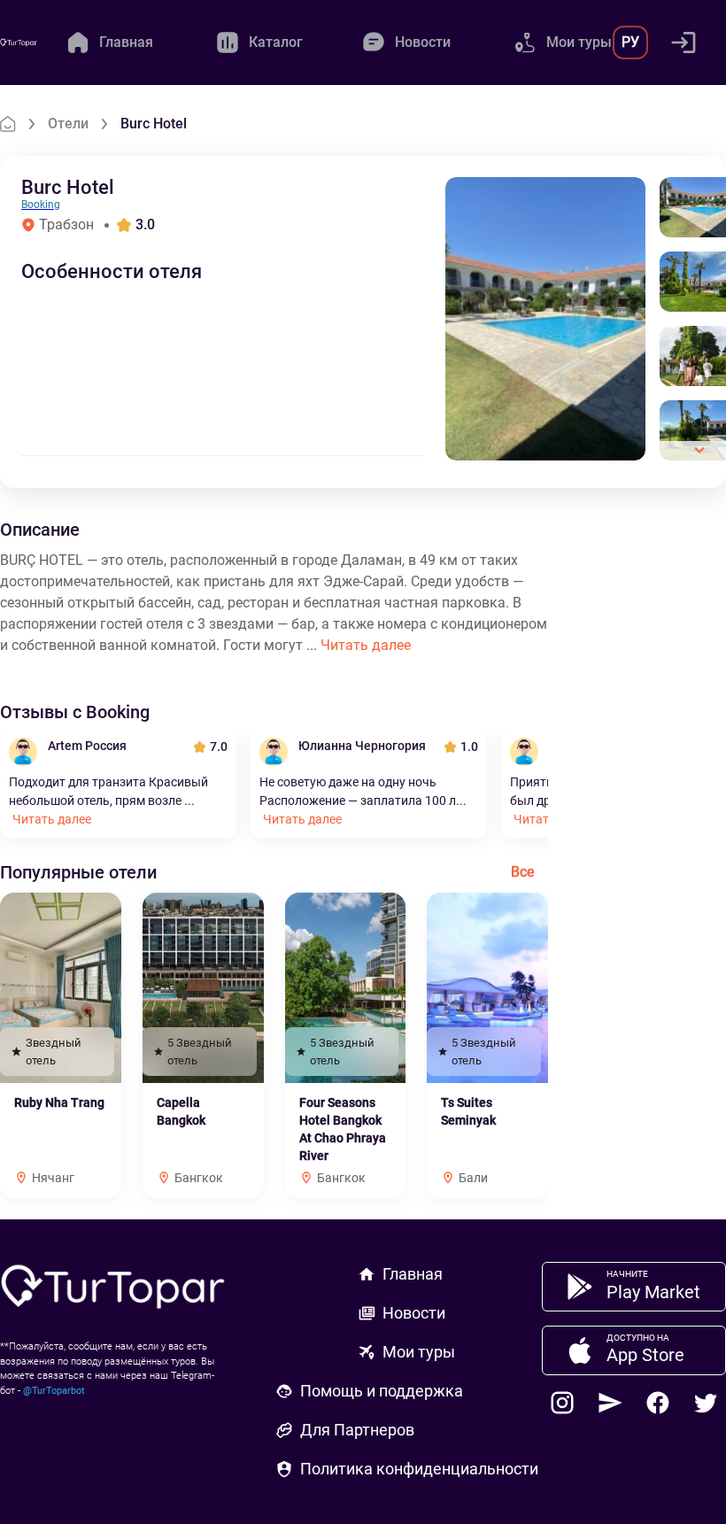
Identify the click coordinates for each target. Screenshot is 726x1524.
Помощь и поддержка (381, 1390)
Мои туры (418, 1351)
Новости (413, 1313)
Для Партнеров (357, 1429)
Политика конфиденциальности (419, 1468)
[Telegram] (610, 1402)
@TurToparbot (54, 1390)
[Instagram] (562, 1402)
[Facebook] (658, 1402)
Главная (412, 1274)
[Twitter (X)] (705, 1402)
